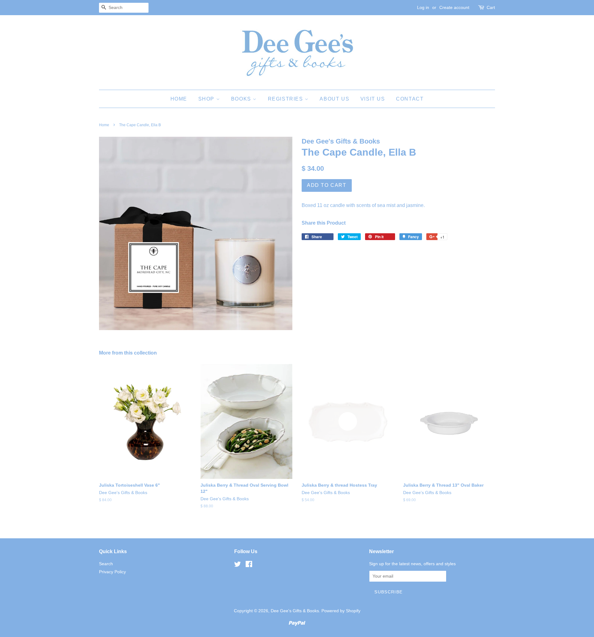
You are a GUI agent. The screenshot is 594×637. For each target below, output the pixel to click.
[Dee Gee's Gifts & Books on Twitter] (237, 565)
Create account (454, 7)
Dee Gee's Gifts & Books (295, 611)
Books (242, 98)
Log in (423, 7)
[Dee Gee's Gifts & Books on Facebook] (248, 565)
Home (178, 98)
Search (106, 564)
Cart (491, 7)
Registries (286, 98)
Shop (207, 98)
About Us (334, 98)
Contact (410, 98)
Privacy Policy (112, 572)
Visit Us (372, 98)
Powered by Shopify (340, 611)
